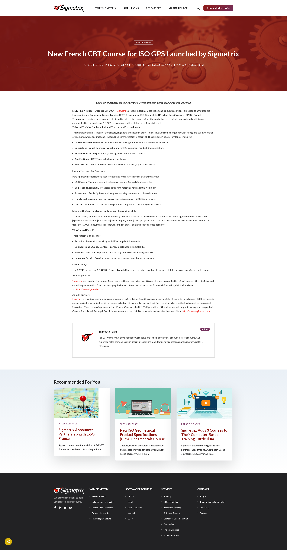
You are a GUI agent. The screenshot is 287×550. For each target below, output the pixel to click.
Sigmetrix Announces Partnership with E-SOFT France (79, 434)
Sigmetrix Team (95, 64)
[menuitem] (99, 496)
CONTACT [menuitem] (203, 489)
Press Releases (143, 42)
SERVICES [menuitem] (166, 489)
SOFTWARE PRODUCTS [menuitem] (138, 489)
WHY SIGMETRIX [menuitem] (99, 489)
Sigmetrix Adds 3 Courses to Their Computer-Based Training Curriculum (204, 434)
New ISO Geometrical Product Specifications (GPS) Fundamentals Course (142, 434)
